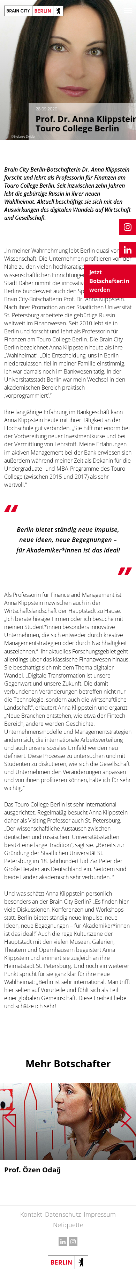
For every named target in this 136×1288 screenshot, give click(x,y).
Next (126, 1117)
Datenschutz (63, 1214)
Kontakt (31, 1214)
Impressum (100, 1214)
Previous (9, 1117)
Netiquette (68, 1225)
